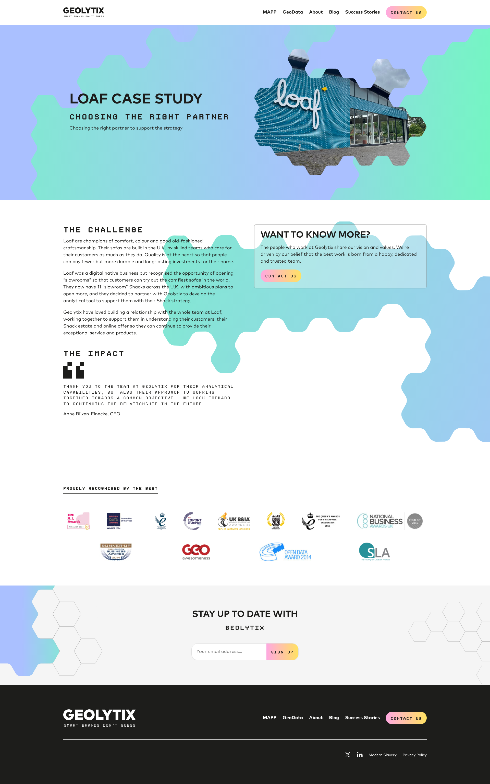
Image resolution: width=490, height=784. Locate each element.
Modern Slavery (383, 755)
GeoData (293, 12)
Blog (334, 12)
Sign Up (282, 652)
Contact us (281, 276)
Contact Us (406, 12)
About (316, 12)
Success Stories (362, 12)
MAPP (270, 12)
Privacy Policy (415, 755)
